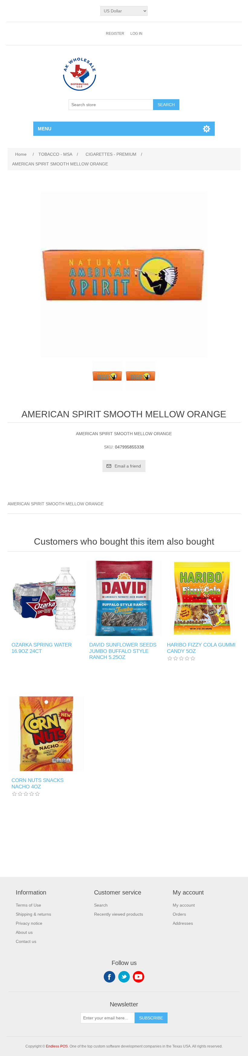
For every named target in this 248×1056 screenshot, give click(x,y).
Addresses (183, 923)
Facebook (109, 977)
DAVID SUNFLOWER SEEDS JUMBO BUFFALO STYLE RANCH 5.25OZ (122, 651)
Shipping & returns (33, 914)
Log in (136, 33)
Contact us (26, 941)
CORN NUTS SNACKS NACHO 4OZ (37, 783)
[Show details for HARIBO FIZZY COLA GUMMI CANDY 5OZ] (201, 598)
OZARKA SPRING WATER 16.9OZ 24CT (41, 648)
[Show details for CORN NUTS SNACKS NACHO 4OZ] (46, 733)
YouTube (138, 977)
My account (184, 905)
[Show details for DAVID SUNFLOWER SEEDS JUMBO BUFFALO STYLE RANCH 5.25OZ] (124, 598)
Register (115, 33)
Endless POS (57, 1046)
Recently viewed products (118, 914)
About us (24, 932)
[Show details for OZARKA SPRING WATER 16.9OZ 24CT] (46, 598)
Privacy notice (29, 923)
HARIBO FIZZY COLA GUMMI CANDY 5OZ (201, 648)
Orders (179, 914)
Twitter (124, 977)
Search (101, 905)
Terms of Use (28, 905)
